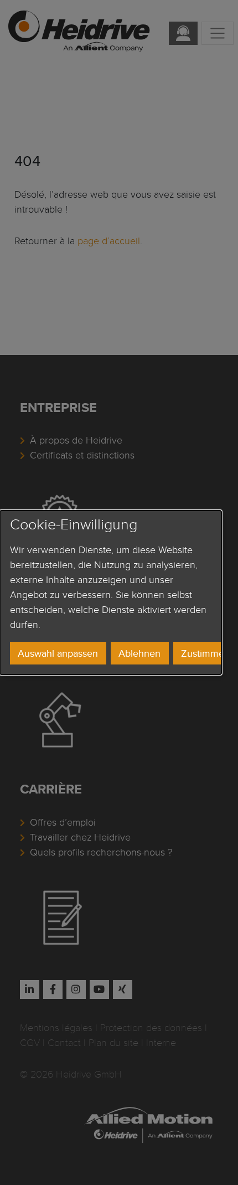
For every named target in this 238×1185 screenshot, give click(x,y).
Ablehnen (139, 653)
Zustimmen (205, 653)
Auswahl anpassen (58, 653)
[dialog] (110, 592)
